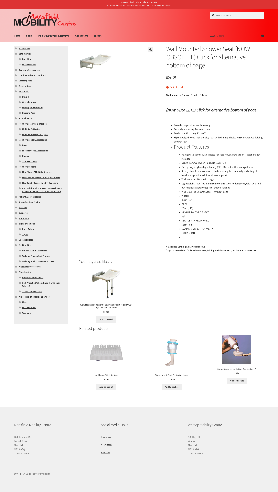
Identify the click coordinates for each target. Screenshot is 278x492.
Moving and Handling (32, 107)
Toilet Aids (24, 218)
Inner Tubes (28, 229)
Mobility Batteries (31, 129)
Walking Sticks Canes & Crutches (38, 261)
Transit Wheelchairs (32, 291)
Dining (25, 96)
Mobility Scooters (27, 166)
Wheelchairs (25, 272)
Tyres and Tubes (27, 223)
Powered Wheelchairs (32, 277)
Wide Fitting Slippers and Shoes (34, 296)
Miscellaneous (198, 246)
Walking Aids (25, 245)
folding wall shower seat (219, 250)
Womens (26, 313)
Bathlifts (26, 59)
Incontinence (25, 118)
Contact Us (81, 35)
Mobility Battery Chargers (35, 134)
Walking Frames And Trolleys (36, 256)
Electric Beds (25, 86)
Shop (29, 35)
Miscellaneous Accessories (35, 150)
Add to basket (106, 319)
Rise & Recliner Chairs (29, 202)
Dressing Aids (25, 80)
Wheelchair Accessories (30, 266)
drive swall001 (179, 250)
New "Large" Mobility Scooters (37, 172)
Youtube (105, 452)
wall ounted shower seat (245, 250)
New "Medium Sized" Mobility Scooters (41, 177)
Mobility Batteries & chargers (33, 123)
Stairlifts (23, 207)
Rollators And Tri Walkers (34, 250)
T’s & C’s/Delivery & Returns (53, 35)
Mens (24, 302)
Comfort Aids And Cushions (32, 75)
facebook (106, 437)
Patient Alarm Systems (30, 196)
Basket (97, 35)
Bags (24, 145)
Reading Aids (28, 113)
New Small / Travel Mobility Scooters (40, 183)
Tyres (25, 234)
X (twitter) (106, 444)
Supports (23, 212)
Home (17, 35)
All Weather (24, 48)
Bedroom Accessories (29, 70)
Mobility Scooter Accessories (33, 139)
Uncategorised (26, 239)
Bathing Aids (184, 246)
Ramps (25, 156)
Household (24, 91)
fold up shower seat (196, 250)
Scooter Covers (29, 161)
